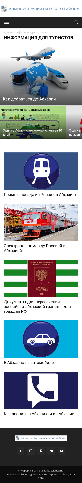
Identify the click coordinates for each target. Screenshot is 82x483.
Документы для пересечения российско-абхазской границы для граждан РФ (37, 307)
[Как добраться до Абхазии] (41, 74)
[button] (6, 22)
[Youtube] (61, 451)
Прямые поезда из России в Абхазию (40, 194)
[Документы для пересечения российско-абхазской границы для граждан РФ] (41, 278)
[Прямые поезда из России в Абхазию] (41, 171)
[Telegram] (41, 451)
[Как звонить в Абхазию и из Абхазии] (41, 390)
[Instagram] (31, 451)
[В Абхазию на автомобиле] (41, 339)
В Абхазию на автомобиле (29, 362)
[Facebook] (20, 451)
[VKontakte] (51, 451)
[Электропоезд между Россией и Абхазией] (41, 222)
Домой (8, 32)
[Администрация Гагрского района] (41, 8)
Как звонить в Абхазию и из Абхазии (39, 413)
